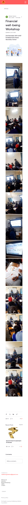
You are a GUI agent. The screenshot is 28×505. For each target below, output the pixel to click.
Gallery (3, 484)
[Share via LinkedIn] (13, 414)
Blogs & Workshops (5, 482)
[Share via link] (17, 414)
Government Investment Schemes (13, 441)
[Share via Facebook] (6, 414)
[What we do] (25, 480)
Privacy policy (4, 497)
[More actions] (21, 17)
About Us (3, 481)
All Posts (6, 8)
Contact (3, 485)
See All (20, 424)
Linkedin (4, 491)
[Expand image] (14, 76)
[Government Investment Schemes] (14, 432)
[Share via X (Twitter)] (9, 414)
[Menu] (25, 2)
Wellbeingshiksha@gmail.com (10, 474)
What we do (4, 479)
